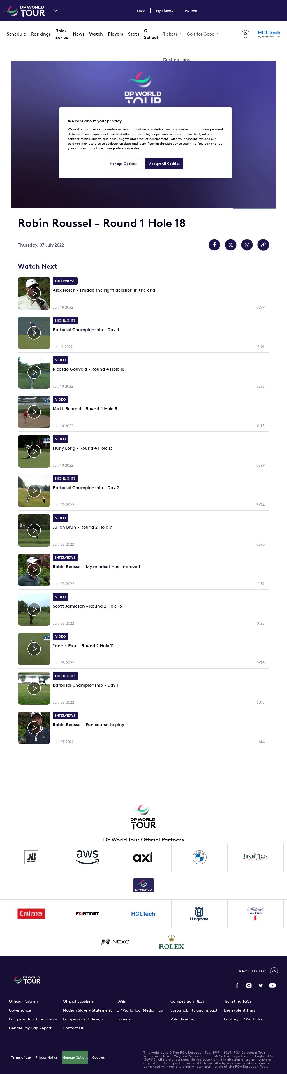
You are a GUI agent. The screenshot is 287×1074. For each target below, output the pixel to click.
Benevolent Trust (239, 1010)
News (78, 34)
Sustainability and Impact (193, 1010)
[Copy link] (263, 245)
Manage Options (75, 1057)
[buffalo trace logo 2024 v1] (256, 857)
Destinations (176, 59)
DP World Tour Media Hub (140, 1010)
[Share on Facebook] (214, 245)
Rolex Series (61, 34)
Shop (141, 10)
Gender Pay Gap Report (30, 1028)
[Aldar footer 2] (31, 857)
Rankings (41, 34)
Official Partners (24, 1001)
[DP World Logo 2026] (143, 885)
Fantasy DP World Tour (244, 1019)
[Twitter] (260, 985)
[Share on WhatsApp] (247, 245)
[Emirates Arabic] (31, 914)
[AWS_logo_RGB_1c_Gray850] (87, 857)
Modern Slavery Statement (87, 1010)
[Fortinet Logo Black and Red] (87, 914)
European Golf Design (83, 1019)
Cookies (98, 1057)
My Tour (191, 10)
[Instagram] (248, 985)
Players (115, 34)
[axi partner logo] (143, 857)
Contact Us (73, 1028)
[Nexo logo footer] (115, 942)
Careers (124, 1019)
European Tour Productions (33, 1019)
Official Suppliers (78, 1001)
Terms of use (21, 1057)
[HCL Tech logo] (143, 914)
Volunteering (182, 1019)
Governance (20, 1010)
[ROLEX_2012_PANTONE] (172, 942)
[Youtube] (272, 985)
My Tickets (164, 10)
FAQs (121, 1001)
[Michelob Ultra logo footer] (256, 914)
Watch (96, 34)
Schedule (16, 34)
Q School (151, 34)
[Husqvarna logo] (200, 914)
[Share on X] (231, 245)
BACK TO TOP (253, 971)
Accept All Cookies (164, 163)
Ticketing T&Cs (237, 1001)
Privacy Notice (46, 1057)
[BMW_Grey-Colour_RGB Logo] (200, 857)
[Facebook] (237, 985)
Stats (133, 34)
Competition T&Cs (187, 1001)
